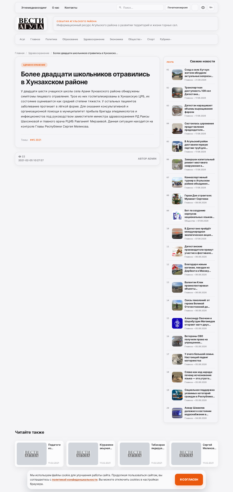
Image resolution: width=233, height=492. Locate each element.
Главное (35, 39)
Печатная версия (177, 7)
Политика (51, 39)
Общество (135, 39)
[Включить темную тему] (195, 7)
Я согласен (189, 479)
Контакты (71, 7)
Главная (19, 53)
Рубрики (165, 39)
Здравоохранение (93, 39)
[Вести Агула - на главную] (31, 23)
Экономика (116, 39)
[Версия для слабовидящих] (203, 7)
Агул (22, 39)
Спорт (151, 39)
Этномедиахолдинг (34, 7)
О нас (55, 7)
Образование (70, 39)
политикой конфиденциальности (74, 479)
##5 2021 (35, 139)
